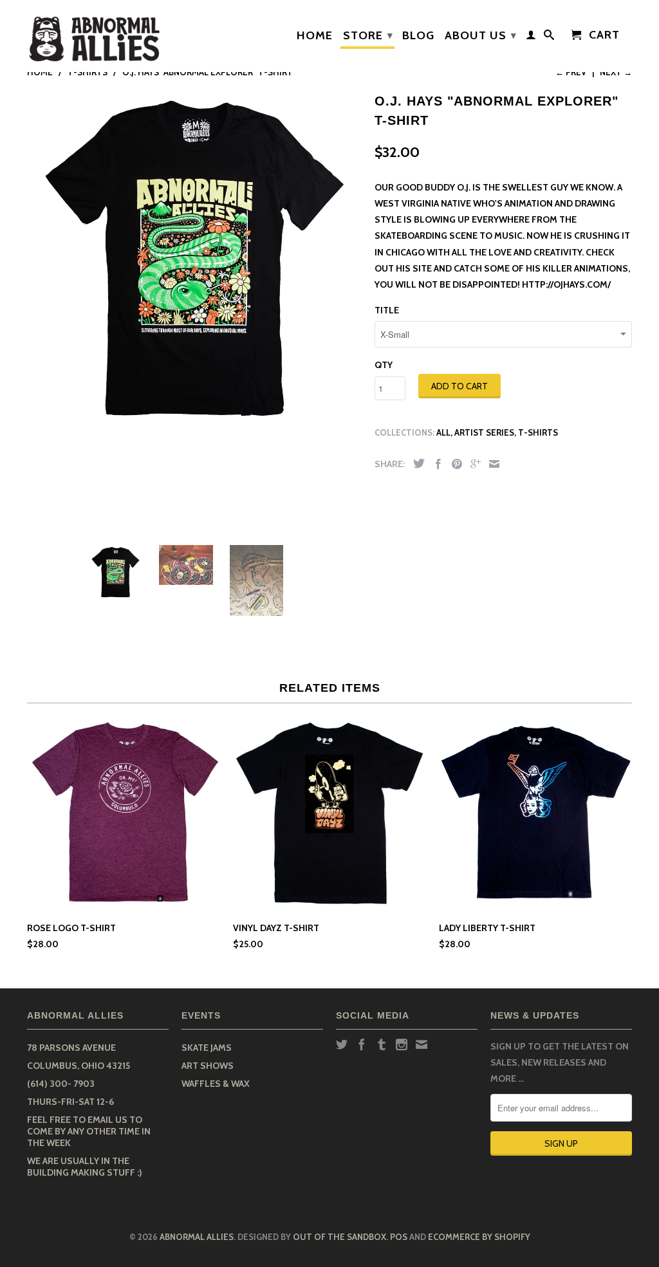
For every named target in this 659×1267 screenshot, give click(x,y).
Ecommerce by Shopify (479, 1237)
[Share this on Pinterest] (453, 464)
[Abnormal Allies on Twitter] (342, 1044)
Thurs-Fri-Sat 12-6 (70, 1101)
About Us (481, 35)
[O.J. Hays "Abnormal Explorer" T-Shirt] (194, 256)
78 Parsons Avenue (71, 1047)
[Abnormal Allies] (98, 36)
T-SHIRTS (538, 432)
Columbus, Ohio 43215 (78, 1065)
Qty (384, 365)
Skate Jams (206, 1047)
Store (368, 35)
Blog (418, 36)
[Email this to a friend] (491, 464)
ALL (443, 432)
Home (315, 36)
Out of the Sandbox (339, 1237)
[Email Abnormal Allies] (421, 1044)
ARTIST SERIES (484, 432)
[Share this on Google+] (472, 464)
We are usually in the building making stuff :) (84, 1166)
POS (398, 1237)
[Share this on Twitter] (416, 463)
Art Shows (207, 1065)
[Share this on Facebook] (435, 464)
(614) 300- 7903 (61, 1083)
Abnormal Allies (197, 1237)
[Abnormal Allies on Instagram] (401, 1044)
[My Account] (531, 37)
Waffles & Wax (215, 1083)
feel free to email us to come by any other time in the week (89, 1131)
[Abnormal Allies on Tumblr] (381, 1044)
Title (387, 310)
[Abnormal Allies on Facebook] (361, 1044)
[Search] (549, 37)
